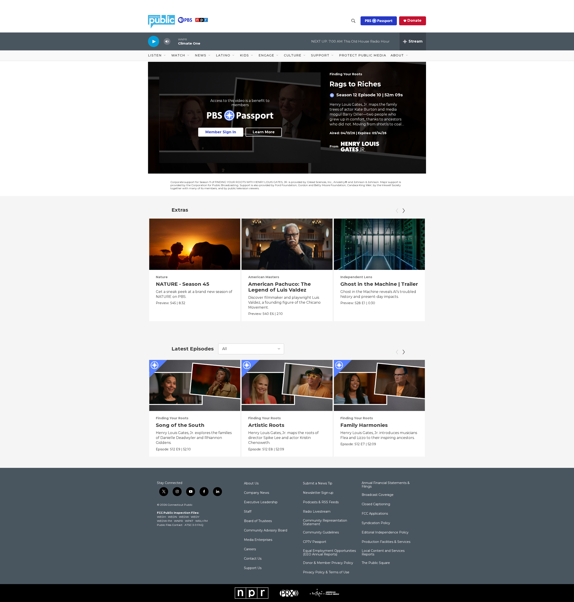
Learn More (264, 132)
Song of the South (180, 425)
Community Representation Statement (325, 522)
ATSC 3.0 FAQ (194, 525)
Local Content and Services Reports (383, 552)
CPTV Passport (314, 542)
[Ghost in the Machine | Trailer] (379, 244)
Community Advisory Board (265, 530)
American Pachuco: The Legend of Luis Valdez (279, 287)
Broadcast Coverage (378, 495)
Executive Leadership (261, 502)
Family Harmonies (364, 425)
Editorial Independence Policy (385, 532)
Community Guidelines (321, 532)
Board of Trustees (258, 521)
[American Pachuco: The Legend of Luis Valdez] (287, 244)
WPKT (189, 520)
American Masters (263, 277)
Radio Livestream (316, 512)
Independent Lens (356, 277)
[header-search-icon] (353, 21)
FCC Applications (375, 514)
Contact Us (252, 559)
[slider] (174, 41)
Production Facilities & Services (386, 542)
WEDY (195, 516)
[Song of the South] (194, 385)
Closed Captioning (376, 504)
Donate (414, 21)
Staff (247, 512)
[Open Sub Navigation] (165, 55)
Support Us (252, 568)
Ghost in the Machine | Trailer (379, 284)
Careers (250, 549)
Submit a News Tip (317, 483)
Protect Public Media (362, 55)
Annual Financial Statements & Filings (386, 484)
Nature (162, 277)
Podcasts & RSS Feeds (321, 502)
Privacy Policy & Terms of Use (326, 572)
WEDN (172, 516)
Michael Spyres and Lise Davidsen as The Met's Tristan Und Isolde (464, 290)
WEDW (184, 516)
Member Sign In (220, 132)
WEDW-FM (164, 520)
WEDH (161, 516)
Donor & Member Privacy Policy (328, 563)
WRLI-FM (201, 520)
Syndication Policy (376, 523)
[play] (153, 41)
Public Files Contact (170, 525)
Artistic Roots (266, 425)
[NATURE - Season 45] (194, 244)
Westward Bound (456, 425)
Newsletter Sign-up (318, 493)
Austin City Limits (540, 277)
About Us (251, 483)
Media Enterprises (258, 540)
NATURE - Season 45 (182, 284)
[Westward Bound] (471, 385)
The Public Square (376, 563)
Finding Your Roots (346, 74)
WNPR (178, 520)
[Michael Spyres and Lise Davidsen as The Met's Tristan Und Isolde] (471, 244)
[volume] (167, 42)
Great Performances (450, 277)
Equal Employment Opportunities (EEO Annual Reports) (329, 552)
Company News (256, 493)
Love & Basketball (548, 425)
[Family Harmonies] (379, 385)
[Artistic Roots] (287, 385)
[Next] (403, 210)
